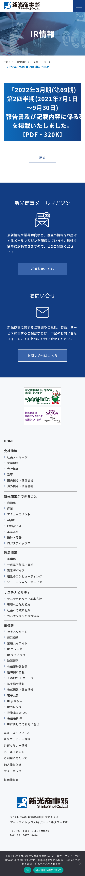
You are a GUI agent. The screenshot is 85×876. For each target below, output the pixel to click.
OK (27, 870)
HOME (9, 440)
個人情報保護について (48, 870)
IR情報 (21, 62)
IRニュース (39, 62)
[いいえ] (80, 863)
